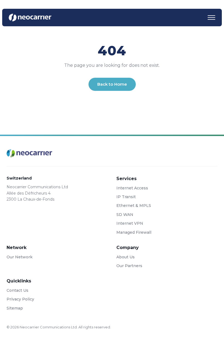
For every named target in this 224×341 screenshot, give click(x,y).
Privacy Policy (20, 299)
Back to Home (112, 84)
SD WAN (124, 214)
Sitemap (15, 308)
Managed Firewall (133, 232)
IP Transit (126, 196)
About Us (125, 257)
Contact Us (17, 290)
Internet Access (132, 188)
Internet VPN (129, 223)
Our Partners (129, 265)
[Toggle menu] (211, 17)
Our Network (20, 257)
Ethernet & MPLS (133, 205)
